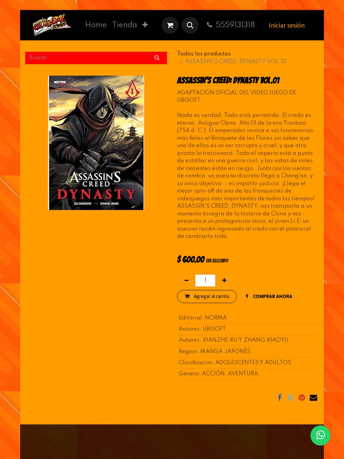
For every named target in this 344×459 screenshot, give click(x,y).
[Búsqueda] (157, 58)
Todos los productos (204, 54)
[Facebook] (279, 397)
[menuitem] (96, 25)
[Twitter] (290, 397)
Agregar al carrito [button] (211, 296)
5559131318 (235, 25)
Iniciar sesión (287, 25)
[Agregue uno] (224, 281)
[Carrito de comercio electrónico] (170, 25)
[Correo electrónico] (313, 397)
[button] (190, 25)
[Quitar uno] (186, 281)
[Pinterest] (302, 397)
